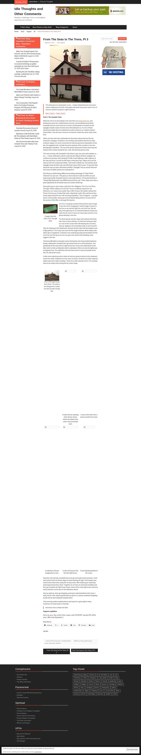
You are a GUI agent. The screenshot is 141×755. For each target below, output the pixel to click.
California (77, 641)
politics (114, 687)
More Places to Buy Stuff (42, 27)
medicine (120, 684)
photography (105, 687)
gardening (113, 681)
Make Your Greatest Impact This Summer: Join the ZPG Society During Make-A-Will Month (27, 54)
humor (91, 684)
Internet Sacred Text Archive (26, 715)
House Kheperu (22, 713)
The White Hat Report (24, 682)
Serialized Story (66, 641)
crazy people (103, 678)
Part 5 (63, 113)
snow (101, 690)
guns (120, 681)
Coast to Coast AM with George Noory (29, 692)
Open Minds (21, 736)
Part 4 (58, 113)
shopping (94, 690)
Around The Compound (53, 641)
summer (83, 694)
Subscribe (122, 38)
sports (118, 690)
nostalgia (89, 687)
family (91, 681)
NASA (76, 687)
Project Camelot (22, 679)
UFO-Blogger (21, 741)
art (97, 674)
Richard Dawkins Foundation (26, 718)
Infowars (19, 677)
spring (76, 694)
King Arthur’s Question (47, 1)
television (100, 694)
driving (82, 641)
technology (91, 694)
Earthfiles (20, 695)
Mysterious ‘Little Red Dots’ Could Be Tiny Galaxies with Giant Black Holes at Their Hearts (26, 136)
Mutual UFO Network (23, 734)
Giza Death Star (22, 674)
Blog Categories (62, 27)
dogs (116, 678)
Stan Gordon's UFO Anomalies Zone (28, 738)
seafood (58, 643)
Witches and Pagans (23, 723)
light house (88, 641)
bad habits (104, 674)
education (84, 681)
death (111, 678)
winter (115, 694)
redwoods (52, 643)
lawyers (104, 684)
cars (111, 674)
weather (108, 694)
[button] (50, 208)
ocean (46, 643)
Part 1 (48, 113)
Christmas (77, 678)
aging (85, 674)
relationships (78, 690)
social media (109, 690)
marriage (112, 684)
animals (91, 674)
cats (116, 674)
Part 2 (52, 113)
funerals (104, 681)
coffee (85, 678)
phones (96, 687)
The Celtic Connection (24, 720)
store (51, 615)
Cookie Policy (38, 752)
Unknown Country (22, 697)
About (75, 27)
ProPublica (20, 84)
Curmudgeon (61, 42)
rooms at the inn (83, 121)
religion (86, 690)
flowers (97, 681)
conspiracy (92, 678)
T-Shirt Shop (25, 27)
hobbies (76, 684)
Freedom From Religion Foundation (28, 711)
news (82, 687)
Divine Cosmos (21, 708)
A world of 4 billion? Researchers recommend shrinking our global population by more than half (26, 64)
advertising (77, 674)
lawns (97, 684)
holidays (84, 684)
